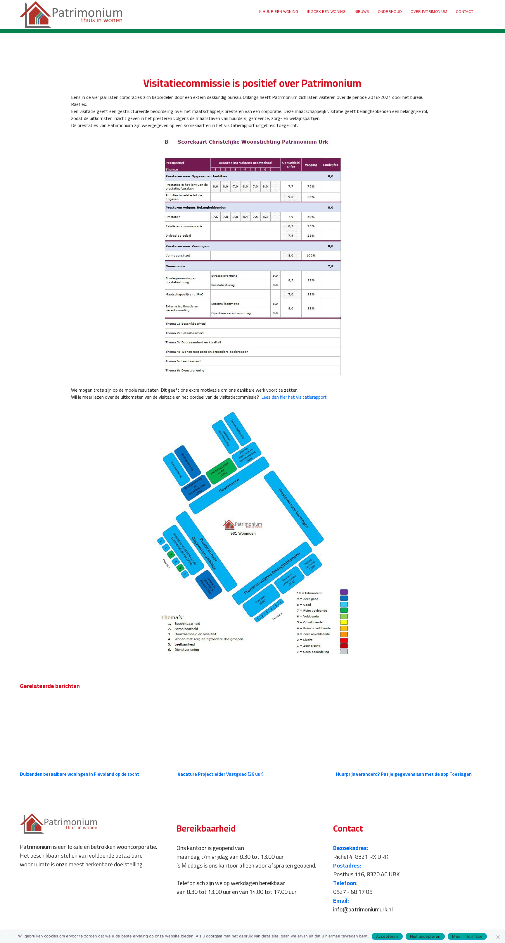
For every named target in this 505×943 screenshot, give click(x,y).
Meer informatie (467, 936)
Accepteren (387, 936)
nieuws (361, 12)
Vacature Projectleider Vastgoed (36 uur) (221, 774)
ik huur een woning (278, 12)
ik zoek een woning (326, 12)
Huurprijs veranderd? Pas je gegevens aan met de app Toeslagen (404, 774)
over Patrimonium (429, 12)
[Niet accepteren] (498, 937)
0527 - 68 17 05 (352, 891)
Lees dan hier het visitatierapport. (294, 397)
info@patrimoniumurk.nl (363, 909)
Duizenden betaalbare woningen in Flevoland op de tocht (79, 774)
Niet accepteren (425, 936)
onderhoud (390, 12)
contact (464, 12)
